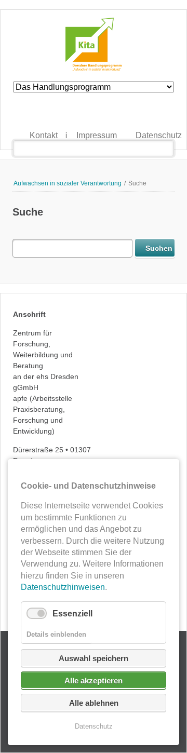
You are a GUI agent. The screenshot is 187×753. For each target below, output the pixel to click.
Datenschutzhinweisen (63, 587)
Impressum (67, 136)
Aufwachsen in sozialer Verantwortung (68, 183)
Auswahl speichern (93, 658)
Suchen (165, 148)
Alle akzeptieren (93, 680)
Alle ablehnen (93, 702)
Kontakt (20, 136)
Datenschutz (126, 136)
